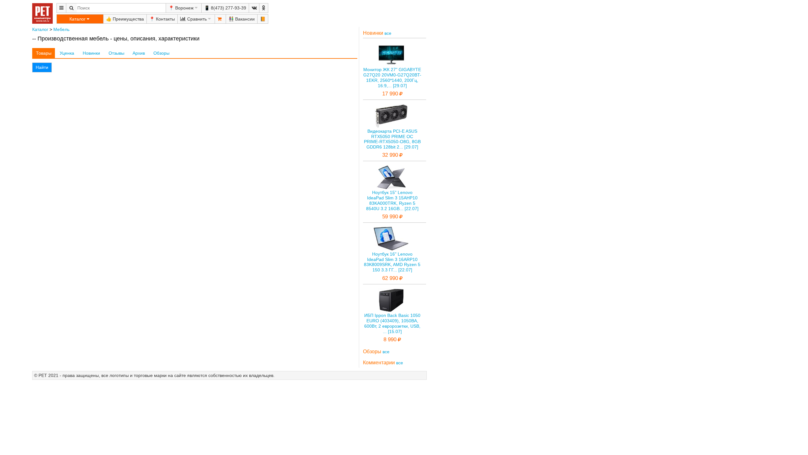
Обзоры (161, 53)
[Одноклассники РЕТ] (263, 8)
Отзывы (116, 53)
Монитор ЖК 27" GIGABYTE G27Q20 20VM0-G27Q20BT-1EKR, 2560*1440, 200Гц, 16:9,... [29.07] (392, 77)
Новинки (91, 53)
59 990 (390, 217)
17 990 (390, 94)
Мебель (61, 29)
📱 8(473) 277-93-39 (225, 7)
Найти (42, 67)
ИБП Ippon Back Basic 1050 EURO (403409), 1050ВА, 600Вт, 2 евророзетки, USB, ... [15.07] (392, 323)
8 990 (389, 340)
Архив (139, 53)
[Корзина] (220, 19)
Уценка (67, 53)
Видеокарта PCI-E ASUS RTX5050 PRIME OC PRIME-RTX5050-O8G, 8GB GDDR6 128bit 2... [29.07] (392, 139)
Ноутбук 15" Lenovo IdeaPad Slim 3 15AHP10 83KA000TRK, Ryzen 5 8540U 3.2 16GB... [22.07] (392, 200)
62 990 (390, 278)
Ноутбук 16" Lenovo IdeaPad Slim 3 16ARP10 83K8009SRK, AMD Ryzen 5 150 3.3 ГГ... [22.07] (392, 262)
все (387, 33)
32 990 (390, 155)
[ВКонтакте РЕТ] (254, 8)
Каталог (40, 29)
